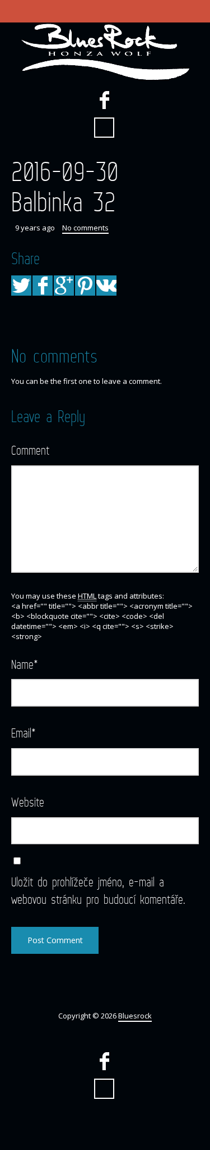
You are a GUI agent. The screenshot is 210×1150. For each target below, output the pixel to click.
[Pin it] (85, 285)
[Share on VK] (106, 285)
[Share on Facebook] (42, 285)
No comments (85, 228)
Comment (30, 450)
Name (24, 664)
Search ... (104, 127)
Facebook (104, 100)
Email (23, 732)
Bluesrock (135, 1016)
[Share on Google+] (64, 285)
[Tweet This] (21, 285)
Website (27, 802)
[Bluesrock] (105, 52)
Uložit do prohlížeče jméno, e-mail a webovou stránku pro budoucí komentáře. (98, 890)
